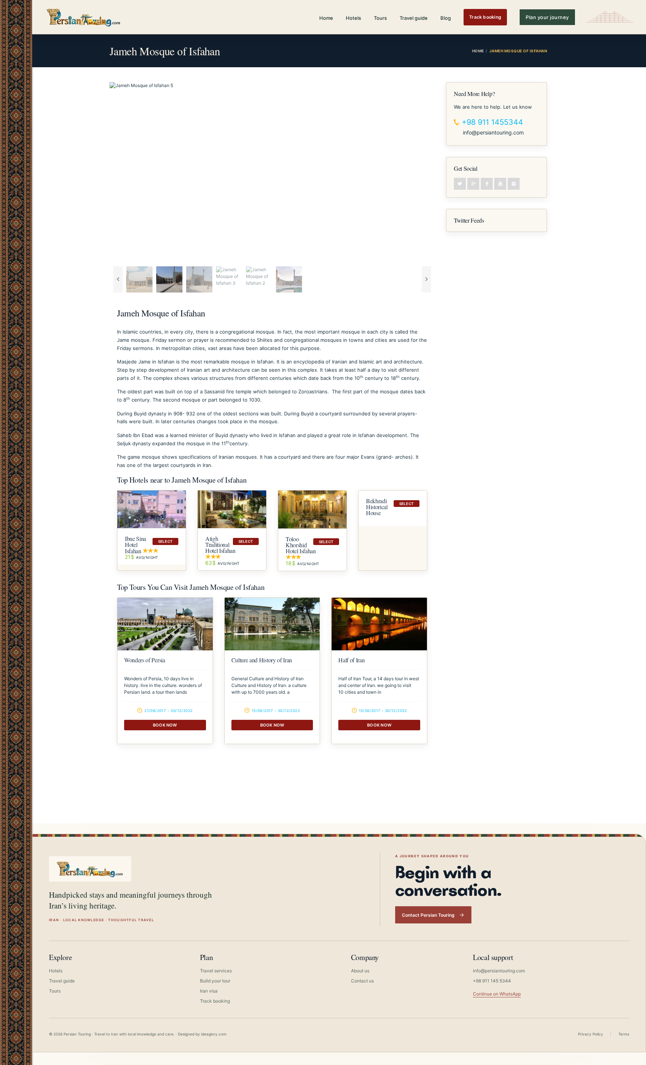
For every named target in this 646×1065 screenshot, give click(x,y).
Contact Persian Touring (428, 915)
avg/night (141, 557)
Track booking (485, 17)
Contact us (362, 981)
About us (360, 970)
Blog (445, 18)
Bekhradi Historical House (377, 507)
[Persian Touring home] (84, 17)
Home (326, 18)
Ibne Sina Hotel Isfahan (135, 545)
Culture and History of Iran (261, 660)
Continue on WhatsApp (497, 994)
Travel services (216, 970)
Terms (623, 1034)
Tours (380, 18)
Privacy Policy (590, 1034)
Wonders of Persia (144, 660)
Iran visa (209, 991)
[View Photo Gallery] (165, 624)
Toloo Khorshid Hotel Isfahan (301, 545)
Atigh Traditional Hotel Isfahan (220, 544)
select (165, 541)
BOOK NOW (165, 725)
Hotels (353, 18)
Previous (98, 172)
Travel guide (414, 18)
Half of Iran (351, 660)
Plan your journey (547, 17)
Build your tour (215, 981)
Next (446, 172)
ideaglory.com (214, 1034)
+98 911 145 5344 (492, 981)
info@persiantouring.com (493, 132)
